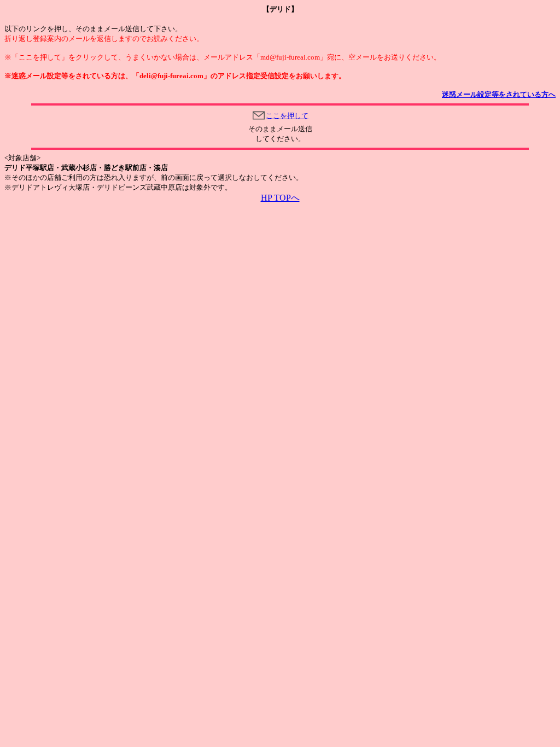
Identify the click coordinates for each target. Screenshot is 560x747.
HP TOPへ (280, 197)
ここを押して (287, 116)
